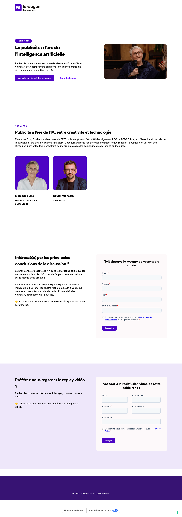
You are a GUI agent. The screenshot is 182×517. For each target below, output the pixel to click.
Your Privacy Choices (100, 510)
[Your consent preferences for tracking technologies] (177, 512)
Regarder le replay (69, 78)
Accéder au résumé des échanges (34, 78)
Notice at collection (74, 510)
